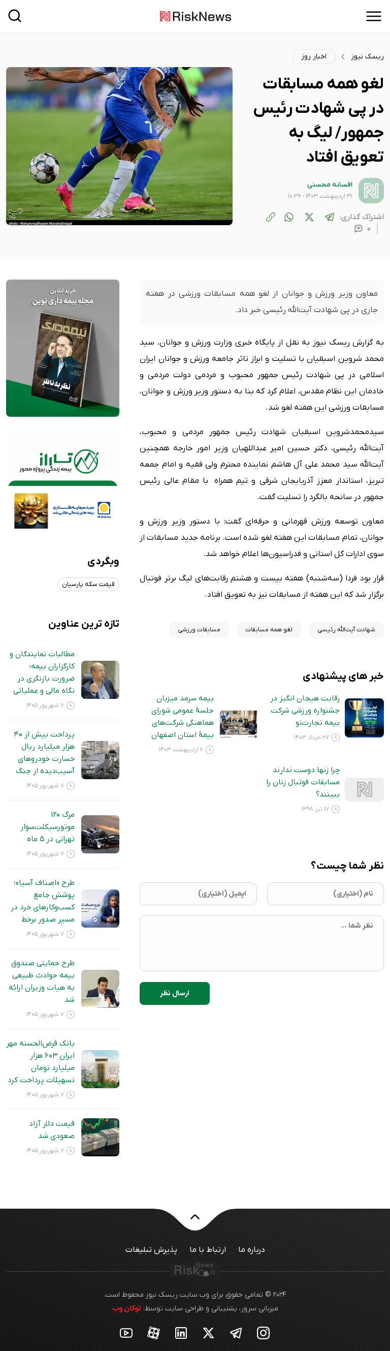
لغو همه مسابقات (268, 630)
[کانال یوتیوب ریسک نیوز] (126, 1332)
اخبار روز (314, 57)
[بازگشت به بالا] (195, 1223)
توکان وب (126, 1308)
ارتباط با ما (207, 1250)
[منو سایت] (374, 16)
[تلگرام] (329, 217)
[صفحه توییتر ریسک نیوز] (209, 1332)
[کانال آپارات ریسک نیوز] (154, 1332)
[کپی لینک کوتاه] (271, 217)
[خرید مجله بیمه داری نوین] (62, 348)
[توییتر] (309, 217)
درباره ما (251, 1250)
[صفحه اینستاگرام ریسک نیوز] (263, 1332)
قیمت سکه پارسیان (88, 584)
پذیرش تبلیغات (151, 1250)
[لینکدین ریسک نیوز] (181, 1332)
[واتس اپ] (289, 217)
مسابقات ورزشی (199, 630)
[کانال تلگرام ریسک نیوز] (236, 1332)
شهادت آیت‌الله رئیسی (346, 630)
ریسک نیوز (367, 57)
